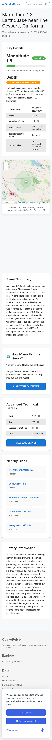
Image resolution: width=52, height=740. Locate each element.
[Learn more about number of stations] (37, 428)
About (5, 676)
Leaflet (23, 203)
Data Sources (9, 680)
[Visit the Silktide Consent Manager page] (42, 730)
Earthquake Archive (12, 685)
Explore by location (12, 661)
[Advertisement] (26, 244)
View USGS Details (26, 443)
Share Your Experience (26, 386)
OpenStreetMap (34, 203)
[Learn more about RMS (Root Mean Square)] (39, 416)
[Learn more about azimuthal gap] (38, 422)
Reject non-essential (26, 721)
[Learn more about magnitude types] (37, 121)
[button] (26, 182)
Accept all (26, 712)
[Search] (47, 4)
